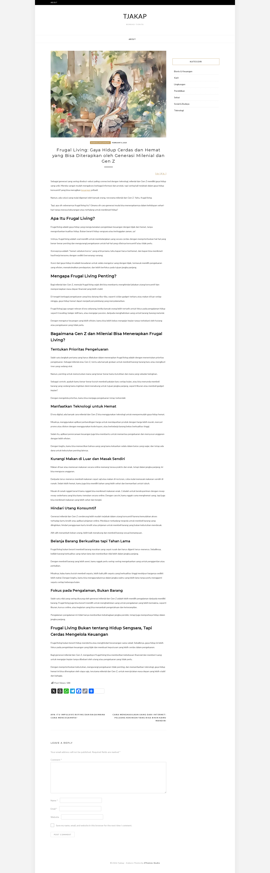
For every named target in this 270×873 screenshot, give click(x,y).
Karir (176, 77)
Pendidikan (179, 91)
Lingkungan (179, 84)
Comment (56, 759)
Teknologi (179, 110)
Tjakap (135, 16)
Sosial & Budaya (181, 103)
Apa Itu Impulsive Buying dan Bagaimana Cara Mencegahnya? (78, 716)
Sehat (177, 97)
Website (55, 817)
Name (54, 800)
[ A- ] (164, 173)
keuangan (86, 190)
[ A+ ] (158, 173)
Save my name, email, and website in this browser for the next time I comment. (94, 825)
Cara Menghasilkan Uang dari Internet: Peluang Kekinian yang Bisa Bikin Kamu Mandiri (139, 717)
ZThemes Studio (152, 863)
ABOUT (54, 2)
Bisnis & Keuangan (100, 143)
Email (54, 808)
